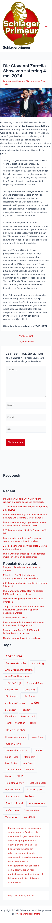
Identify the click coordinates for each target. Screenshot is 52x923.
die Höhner (29, 696)
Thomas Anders (31, 810)
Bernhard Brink (35, 683)
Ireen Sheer (37, 737)
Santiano (29, 796)
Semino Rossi (14, 803)
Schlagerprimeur (16, 47)
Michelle (30, 769)
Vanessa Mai (11, 817)
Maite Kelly (30, 757)
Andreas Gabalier (16, 663)
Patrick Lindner (13, 789)
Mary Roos (27, 763)
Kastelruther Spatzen (16, 750)
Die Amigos (11, 696)
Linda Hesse (11, 757)
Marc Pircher (11, 763)
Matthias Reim (13, 769)
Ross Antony (12, 796)
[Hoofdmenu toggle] (46, 26)
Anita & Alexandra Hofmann (19, 670)
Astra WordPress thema (28, 914)
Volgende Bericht (26, 342)
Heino (33, 723)
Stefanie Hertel (37, 803)
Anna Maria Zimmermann (17, 676)
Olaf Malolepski (38, 783)
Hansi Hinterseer (15, 722)
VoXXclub (29, 816)
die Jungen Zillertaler (15, 703)
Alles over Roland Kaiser (15, 617)
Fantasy (26, 709)
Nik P (20, 776)
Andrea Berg (14, 656)
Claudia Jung (29, 689)
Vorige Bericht (26, 336)
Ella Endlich (10, 710)
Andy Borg (38, 663)
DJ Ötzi (34, 702)
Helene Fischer (15, 730)
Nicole (8, 776)
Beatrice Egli (13, 683)
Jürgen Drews (13, 743)
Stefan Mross (12, 810)
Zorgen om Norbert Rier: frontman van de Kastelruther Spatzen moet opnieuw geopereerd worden (23, 609)
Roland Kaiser (35, 789)
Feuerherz (10, 716)
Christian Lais (11, 689)
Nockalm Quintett (14, 783)
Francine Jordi (28, 716)
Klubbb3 (38, 750)
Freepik (30, 895)
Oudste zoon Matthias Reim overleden (22, 638)
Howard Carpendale (15, 737)
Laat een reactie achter (14, 81)
